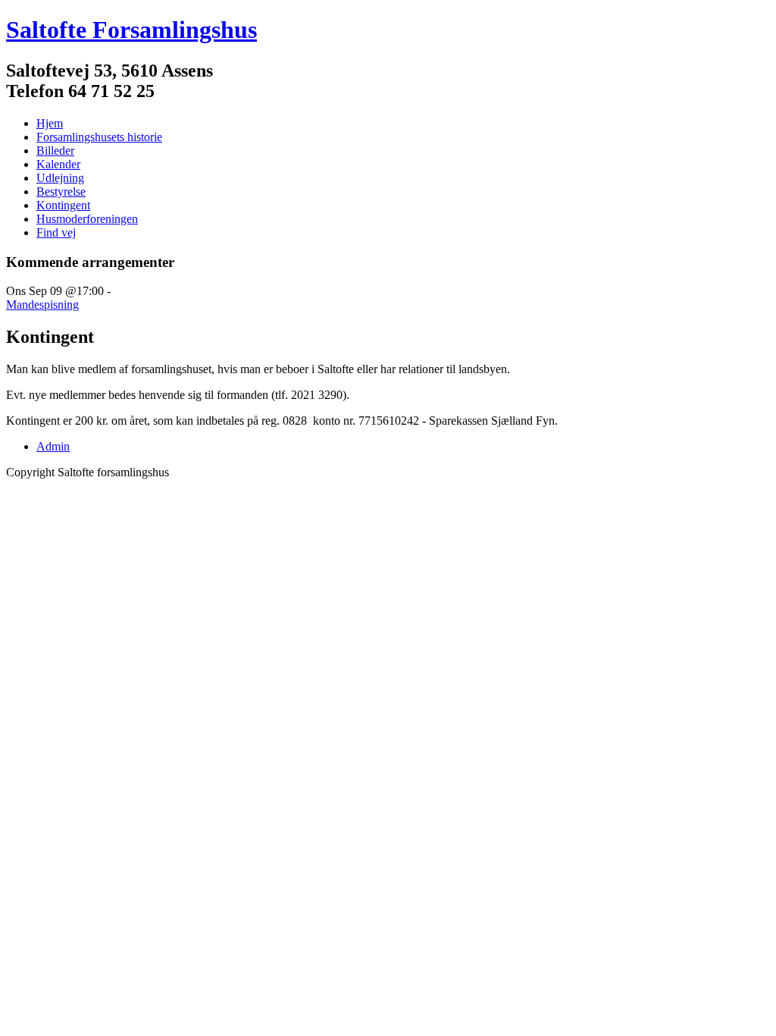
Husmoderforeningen (87, 218)
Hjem (49, 123)
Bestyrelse (61, 191)
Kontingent (63, 205)
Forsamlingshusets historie (99, 136)
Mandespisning (42, 304)
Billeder (55, 150)
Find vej (56, 232)
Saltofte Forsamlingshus (131, 29)
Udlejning (60, 177)
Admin (53, 446)
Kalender (58, 164)
